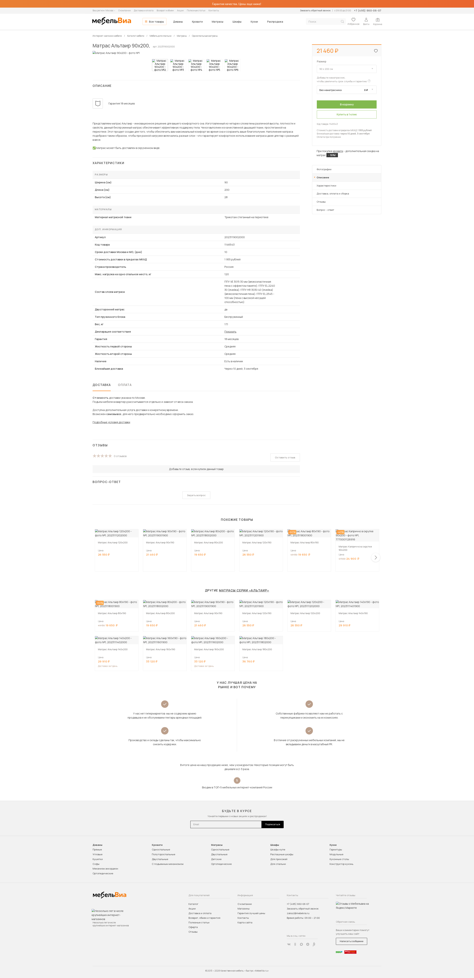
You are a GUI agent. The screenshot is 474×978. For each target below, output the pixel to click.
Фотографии (324, 169)
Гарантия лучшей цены (251, 913)
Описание (323, 177)
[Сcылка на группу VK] (289, 944)
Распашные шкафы (281, 854)
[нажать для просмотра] (160, 65)
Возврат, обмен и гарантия (204, 917)
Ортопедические (103, 873)
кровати (338, 151)
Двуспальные (160, 859)
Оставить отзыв (285, 457)
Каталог (193, 904)
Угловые (97, 854)
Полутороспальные (163, 854)
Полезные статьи (196, 10)
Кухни (254, 21)
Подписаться (272, 824)
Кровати (197, 21)
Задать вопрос (196, 495)
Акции (180, 10)
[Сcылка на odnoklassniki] (295, 944)
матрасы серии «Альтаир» (244, 590)
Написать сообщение (351, 941)
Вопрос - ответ (325, 209)
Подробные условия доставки (111, 422)
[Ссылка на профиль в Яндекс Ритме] (314, 944)
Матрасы (217, 21)
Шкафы (237, 21)
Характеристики (326, 185)
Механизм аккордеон (105, 868)
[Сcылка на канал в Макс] (301, 944)
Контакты (213, 10)
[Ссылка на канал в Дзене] (308, 944)
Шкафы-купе (277, 849)
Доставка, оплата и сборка (333, 193)
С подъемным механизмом (167, 864)
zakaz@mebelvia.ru (298, 913)
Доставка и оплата (143, 10)
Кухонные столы (339, 859)
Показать (230, 331)
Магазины (244, 908)
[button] (375, 557)
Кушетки (98, 859)
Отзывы (321, 201)
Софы (96, 864)
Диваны (178, 21)
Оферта (193, 927)
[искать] (342, 21)
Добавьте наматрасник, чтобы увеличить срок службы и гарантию (342, 79)
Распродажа (275, 21)
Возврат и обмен (165, 10)
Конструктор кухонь (341, 864)
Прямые (97, 849)
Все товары (156, 21)
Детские (216, 859)
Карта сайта (245, 922)
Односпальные (161, 849)
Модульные (336, 854)
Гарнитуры (336, 849)
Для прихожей (278, 859)
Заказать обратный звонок (315, 10)
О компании (124, 10)
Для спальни (278, 864)
